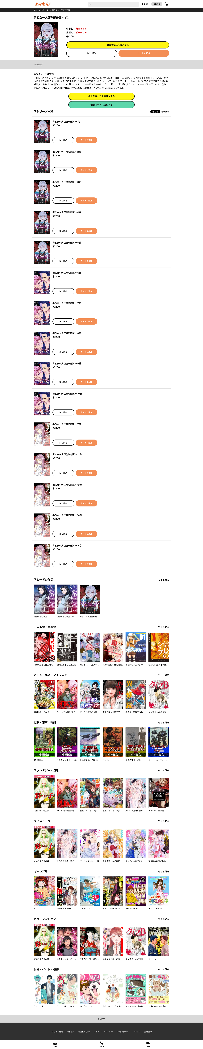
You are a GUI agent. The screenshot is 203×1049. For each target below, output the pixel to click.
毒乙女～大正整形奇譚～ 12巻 (67, 454)
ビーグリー (81, 32)
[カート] (166, 4)
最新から (165, 111)
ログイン (145, 4)
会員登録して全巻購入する (101, 96)
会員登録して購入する (118, 45)
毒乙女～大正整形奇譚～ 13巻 (67, 484)
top (36, 10)
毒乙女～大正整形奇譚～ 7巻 (66, 303)
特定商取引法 (84, 1031)
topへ (101, 1018)
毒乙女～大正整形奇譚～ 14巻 (67, 515)
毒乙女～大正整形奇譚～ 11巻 (66, 424)
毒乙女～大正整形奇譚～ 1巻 (66, 121)
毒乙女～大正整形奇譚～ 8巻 (66, 333)
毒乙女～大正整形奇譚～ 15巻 (67, 545)
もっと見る (163, 579)
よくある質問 (57, 1031)
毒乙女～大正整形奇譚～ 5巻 (66, 242)
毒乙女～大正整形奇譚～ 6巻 (66, 272)
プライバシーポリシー (103, 1031)
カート (101, 1046)
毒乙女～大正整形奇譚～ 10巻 (67, 393)
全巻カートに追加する (101, 104)
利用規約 (70, 1031)
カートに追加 (143, 53)
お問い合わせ (123, 1031)
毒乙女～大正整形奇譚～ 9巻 (66, 363)
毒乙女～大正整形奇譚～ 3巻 (66, 182)
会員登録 (156, 4)
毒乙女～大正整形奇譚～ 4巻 (66, 212)
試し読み (91, 53)
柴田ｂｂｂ (81, 28)
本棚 (148, 1046)
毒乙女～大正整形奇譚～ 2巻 (66, 152)
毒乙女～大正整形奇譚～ (62, 10)
